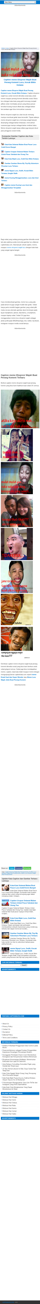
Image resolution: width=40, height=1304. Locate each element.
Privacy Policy (7, 1026)
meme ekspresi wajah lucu (16, 247)
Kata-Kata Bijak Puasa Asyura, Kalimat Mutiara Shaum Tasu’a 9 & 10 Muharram (18, 1079)
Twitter (11, 868)
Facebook (18, 868)
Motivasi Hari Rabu (9, 1105)
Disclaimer (6, 1032)
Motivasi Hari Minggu (9, 1097)
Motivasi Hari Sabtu (9, 1114)
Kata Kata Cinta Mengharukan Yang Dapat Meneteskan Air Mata (17, 1088)
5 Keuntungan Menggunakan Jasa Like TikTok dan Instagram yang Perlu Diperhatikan (19, 1083)
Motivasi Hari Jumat (9, 1111)
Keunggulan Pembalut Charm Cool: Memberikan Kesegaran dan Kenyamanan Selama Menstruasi (19, 1056)
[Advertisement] (20, 26)
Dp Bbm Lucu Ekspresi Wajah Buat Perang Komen (19, 872)
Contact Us (6, 1029)
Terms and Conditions (10, 1037)
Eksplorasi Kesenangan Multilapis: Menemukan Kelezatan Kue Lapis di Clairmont (19, 1060)
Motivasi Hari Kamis (9, 1108)
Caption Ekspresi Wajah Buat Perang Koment (16, 872)
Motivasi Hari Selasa (9, 1103)
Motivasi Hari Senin (9, 1100)
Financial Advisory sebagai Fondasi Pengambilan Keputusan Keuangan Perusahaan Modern (19, 1051)
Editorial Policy (7, 1035)
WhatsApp (27, 868)
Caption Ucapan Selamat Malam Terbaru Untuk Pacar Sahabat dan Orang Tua (24, 903)
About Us (5, 1024)
